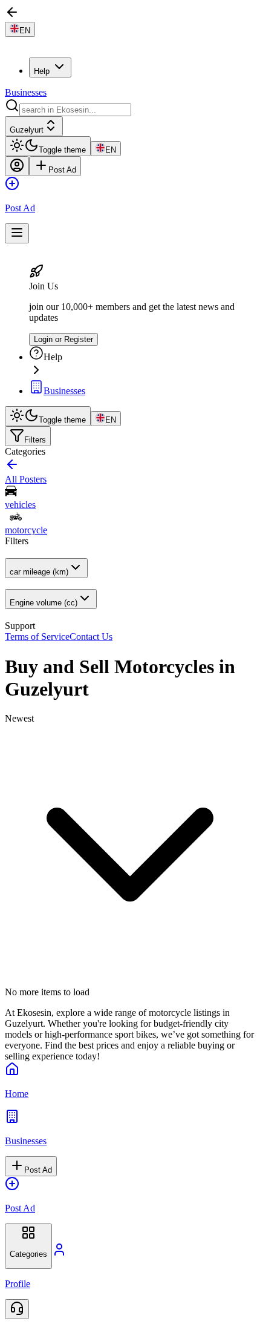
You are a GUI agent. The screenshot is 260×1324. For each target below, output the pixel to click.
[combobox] (75, 110)
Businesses (26, 92)
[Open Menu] (17, 233)
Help (42, 71)
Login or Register (63, 339)
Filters (35, 439)
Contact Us (91, 636)
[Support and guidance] (17, 1309)
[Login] (17, 166)
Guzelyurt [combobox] (27, 129)
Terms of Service (37, 636)
